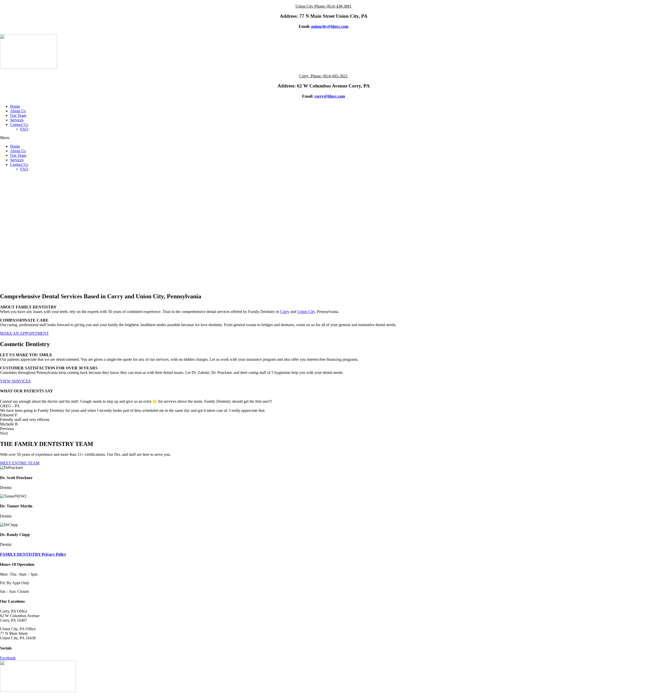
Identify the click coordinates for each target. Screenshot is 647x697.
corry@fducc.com (329, 96)
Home (15, 106)
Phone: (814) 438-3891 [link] (333, 6)
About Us (18, 111)
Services (17, 120)
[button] (323, 138)
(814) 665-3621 (335, 76)
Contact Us (19, 124)
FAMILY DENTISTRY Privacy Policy (33, 554)
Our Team (18, 115)
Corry (284, 311)
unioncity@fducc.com (329, 26)
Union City (306, 311)
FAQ (24, 129)
